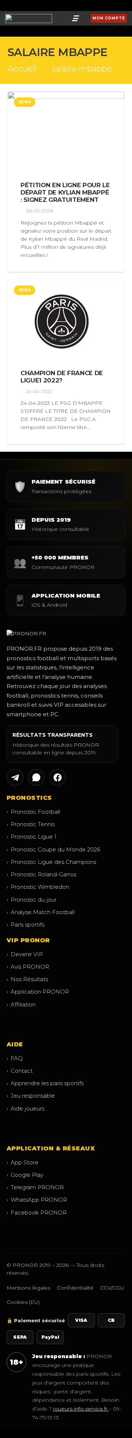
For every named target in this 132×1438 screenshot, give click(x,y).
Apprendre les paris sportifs (45, 1083)
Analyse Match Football (40, 912)
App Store (22, 1162)
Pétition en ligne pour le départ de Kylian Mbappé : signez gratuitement (65, 192)
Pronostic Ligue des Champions (51, 861)
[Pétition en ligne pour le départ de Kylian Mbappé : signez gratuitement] (66, 131)
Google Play (25, 1174)
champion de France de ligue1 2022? (62, 376)
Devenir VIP (25, 954)
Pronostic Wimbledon (38, 886)
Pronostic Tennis (31, 824)
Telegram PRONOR (35, 1187)
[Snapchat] (31, 5)
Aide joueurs (25, 1108)
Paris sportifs (25, 924)
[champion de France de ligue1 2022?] (66, 319)
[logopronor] (28, 18)
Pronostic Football (33, 811)
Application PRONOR (38, 991)
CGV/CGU (112, 1287)
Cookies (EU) (23, 1302)
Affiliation (21, 1004)
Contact (20, 1070)
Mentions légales (28, 1287)
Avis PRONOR (28, 966)
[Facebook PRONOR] (57, 777)
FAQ (15, 1058)
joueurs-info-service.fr (81, 1408)
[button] (75, 18)
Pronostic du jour (31, 899)
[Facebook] (10, 5)
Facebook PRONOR (37, 1212)
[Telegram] (20, 5)
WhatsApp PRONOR (37, 1199)
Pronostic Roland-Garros (41, 874)
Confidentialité (75, 1287)
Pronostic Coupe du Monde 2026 (53, 849)
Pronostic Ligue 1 (31, 836)
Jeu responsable (31, 1095)
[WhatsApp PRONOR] (36, 777)
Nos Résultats (27, 979)
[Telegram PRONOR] (15, 777)
